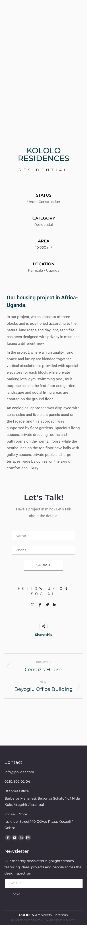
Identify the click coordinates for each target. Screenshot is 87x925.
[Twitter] (47, 604)
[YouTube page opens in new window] (14, 837)
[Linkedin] (54, 604)
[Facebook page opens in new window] (8, 837)
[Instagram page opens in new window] (28, 837)
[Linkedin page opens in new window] (21, 837)
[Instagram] (32, 604)
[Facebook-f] (40, 604)
